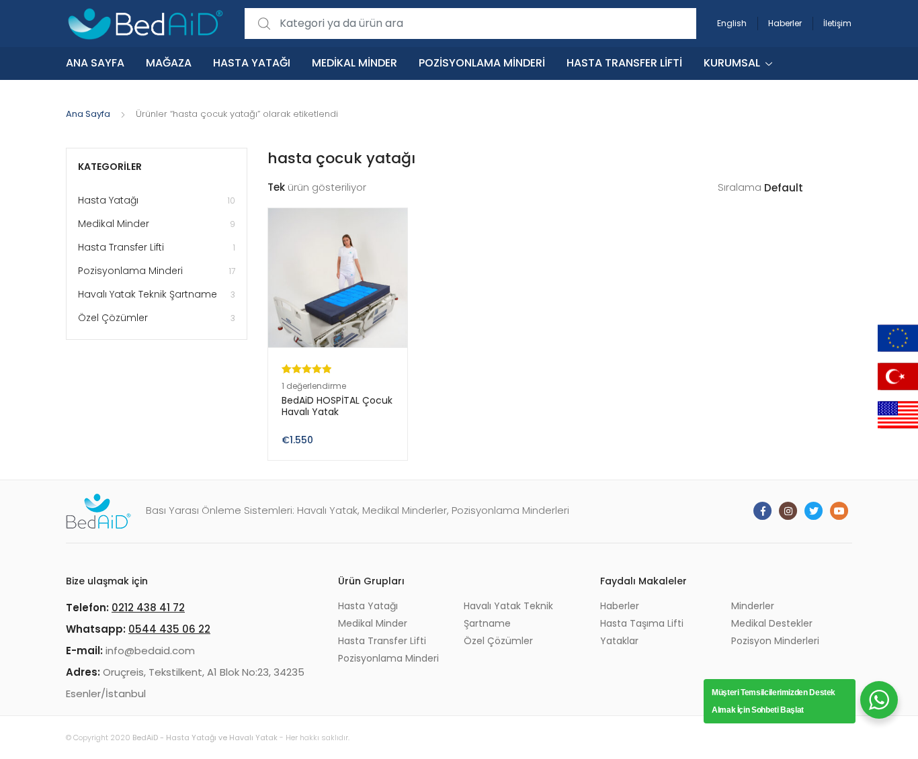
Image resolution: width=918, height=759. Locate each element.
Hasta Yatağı (251, 63)
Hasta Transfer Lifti (624, 63)
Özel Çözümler (156, 317)
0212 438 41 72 (148, 607)
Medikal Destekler (771, 623)
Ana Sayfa (95, 63)
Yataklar (619, 641)
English (732, 23)
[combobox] (470, 24)
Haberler (785, 23)
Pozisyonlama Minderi (482, 63)
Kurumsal (732, 63)
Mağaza (169, 63)
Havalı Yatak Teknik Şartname (156, 294)
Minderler (752, 606)
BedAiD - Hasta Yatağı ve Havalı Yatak (205, 737)
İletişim (837, 23)
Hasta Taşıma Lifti (641, 623)
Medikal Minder (354, 63)
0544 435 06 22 (169, 629)
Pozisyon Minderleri (775, 641)
